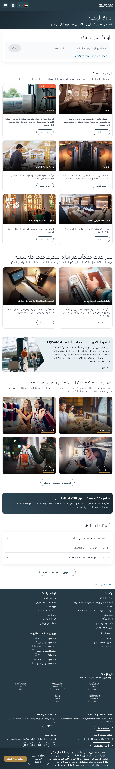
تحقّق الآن (102, 322)
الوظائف (109, 619)
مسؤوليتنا (108, 615)
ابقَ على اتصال (104, 470)
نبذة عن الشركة (106, 598)
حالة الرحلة (51, 615)
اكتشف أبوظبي (49, 619)
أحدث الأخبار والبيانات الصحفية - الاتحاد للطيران (93, 602)
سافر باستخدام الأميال (103, 642)
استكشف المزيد (103, 430)
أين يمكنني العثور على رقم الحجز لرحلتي (90, 55)
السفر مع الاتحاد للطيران (46, 602)
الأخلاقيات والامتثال (104, 623)
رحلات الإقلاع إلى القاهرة (45, 646)
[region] (57, 758)
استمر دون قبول (15, 758)
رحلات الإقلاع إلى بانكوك (45, 663)
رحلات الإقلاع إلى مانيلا (46, 659)
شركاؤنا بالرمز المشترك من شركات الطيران (95, 611)
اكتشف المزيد (48, 470)
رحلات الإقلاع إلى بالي (47, 642)
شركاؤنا (109, 638)
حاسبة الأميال (107, 646)
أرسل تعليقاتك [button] (101, 745)
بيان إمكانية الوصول (104, 627)
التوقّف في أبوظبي (48, 623)
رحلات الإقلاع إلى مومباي (45, 651)
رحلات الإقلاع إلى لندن (46, 638)
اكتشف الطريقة (47, 430)
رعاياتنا (110, 606)
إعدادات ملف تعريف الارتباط (38, 758)
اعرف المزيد (101, 132)
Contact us (103, 727)
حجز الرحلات (51, 606)
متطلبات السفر (50, 598)
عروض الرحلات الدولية (47, 611)
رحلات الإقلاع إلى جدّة (47, 655)
